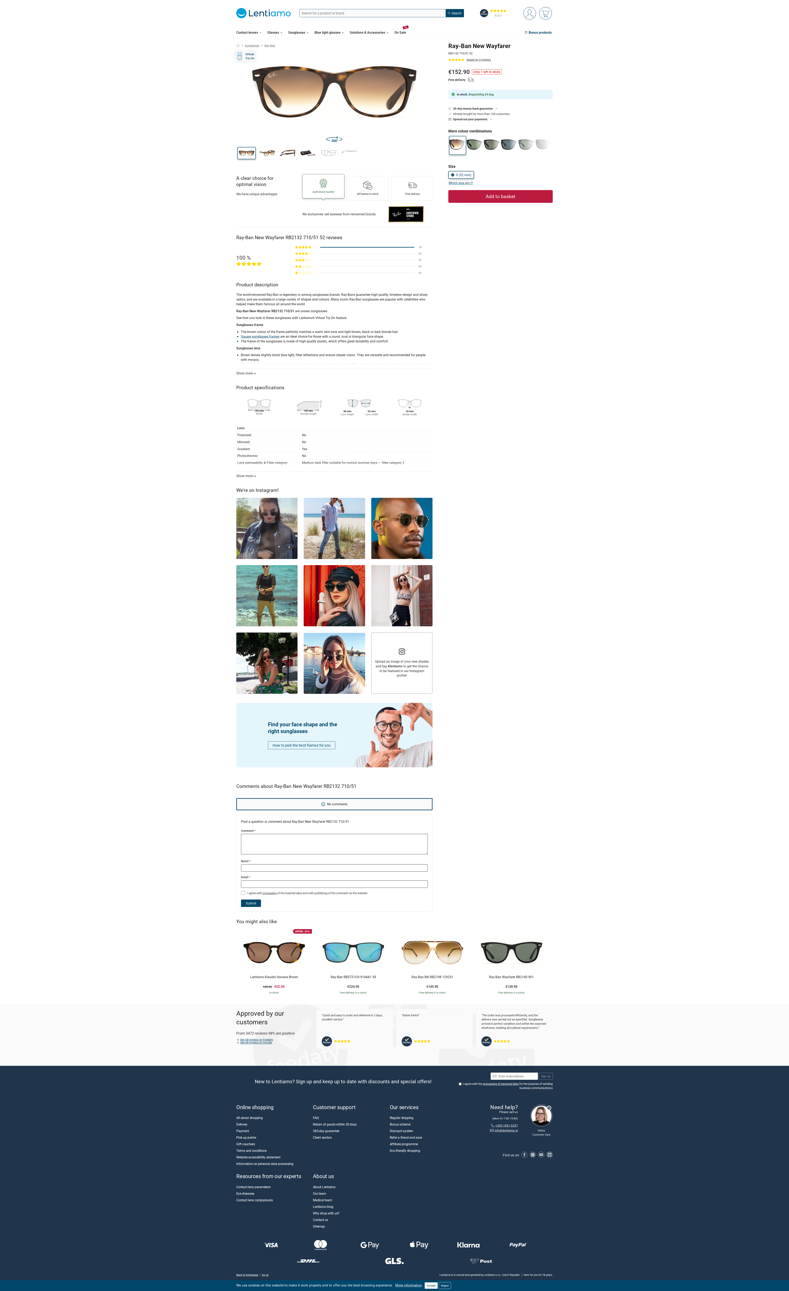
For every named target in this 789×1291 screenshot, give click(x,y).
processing (270, 893)
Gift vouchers (245, 1144)
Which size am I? (461, 183)
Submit (251, 903)
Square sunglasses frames (260, 336)
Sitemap (319, 1226)
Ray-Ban (269, 45)
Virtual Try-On (249, 56)
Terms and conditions (251, 1151)
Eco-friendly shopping (405, 1151)
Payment (242, 1131)
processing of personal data (501, 1084)
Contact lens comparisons (254, 1200)
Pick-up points (246, 1137)
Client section (322, 1137)
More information (408, 1285)
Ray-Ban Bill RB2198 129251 (432, 977)
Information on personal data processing (264, 1164)
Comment (248, 831)
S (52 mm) (463, 175)
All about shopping (249, 1118)
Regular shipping (401, 1118)
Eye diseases (245, 1193)
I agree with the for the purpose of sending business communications (508, 1086)
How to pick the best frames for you (302, 745)
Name (246, 861)
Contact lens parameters (253, 1187)
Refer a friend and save (406, 1137)
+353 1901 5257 (506, 1125)
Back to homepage (247, 1275)
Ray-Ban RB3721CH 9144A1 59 (353, 977)
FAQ (316, 1118)
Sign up (545, 1076)
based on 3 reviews (479, 60)
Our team (319, 1193)
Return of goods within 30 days (335, 1124)
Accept (431, 1286)
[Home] (238, 45)
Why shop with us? (326, 1213)
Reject (445, 1286)
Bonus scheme (400, 1124)
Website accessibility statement (258, 1157)
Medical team (322, 1200)
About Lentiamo (324, 1187)
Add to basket (500, 196)
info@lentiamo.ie (506, 1131)
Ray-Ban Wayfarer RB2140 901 (511, 977)
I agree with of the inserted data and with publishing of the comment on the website (307, 893)
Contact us (320, 1220)
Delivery (241, 1124)
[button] (246, 153)
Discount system (401, 1131)
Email (245, 877)
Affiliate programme (404, 1144)
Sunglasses (252, 45)
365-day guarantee (326, 1131)
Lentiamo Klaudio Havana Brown (274, 977)
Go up (265, 1275)
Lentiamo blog (323, 1206)
